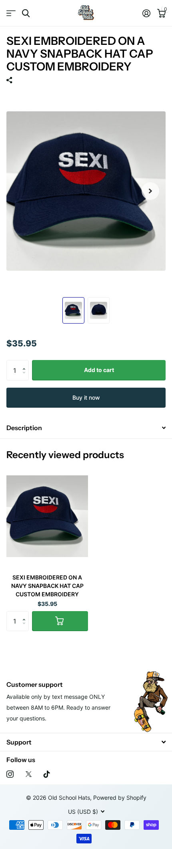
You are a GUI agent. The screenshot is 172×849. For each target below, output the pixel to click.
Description (24, 428)
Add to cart (99, 369)
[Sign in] (146, 13)
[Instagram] (10, 774)
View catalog (11, 13)
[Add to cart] (60, 621)
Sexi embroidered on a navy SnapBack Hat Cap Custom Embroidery (47, 586)
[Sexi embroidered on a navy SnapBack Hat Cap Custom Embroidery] (47, 516)
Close (86, 741)
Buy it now (86, 397)
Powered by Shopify (119, 797)
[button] (26, 363)
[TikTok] (47, 774)
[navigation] (73, 310)
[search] (26, 13)
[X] (29, 774)
